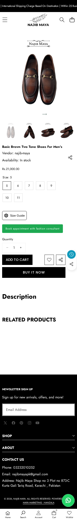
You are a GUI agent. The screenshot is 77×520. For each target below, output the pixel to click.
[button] (72, 20)
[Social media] (71, 264)
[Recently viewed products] (71, 254)
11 (18, 198)
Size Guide (17, 215)
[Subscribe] (67, 410)
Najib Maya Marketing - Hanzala (48, 500)
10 (7, 198)
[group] (10, 130)
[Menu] (5, 20)
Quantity (7, 239)
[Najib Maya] (38, 20)
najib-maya (22, 153)
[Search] (62, 20)
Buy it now (34, 272)
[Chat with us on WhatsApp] (68, 500)
